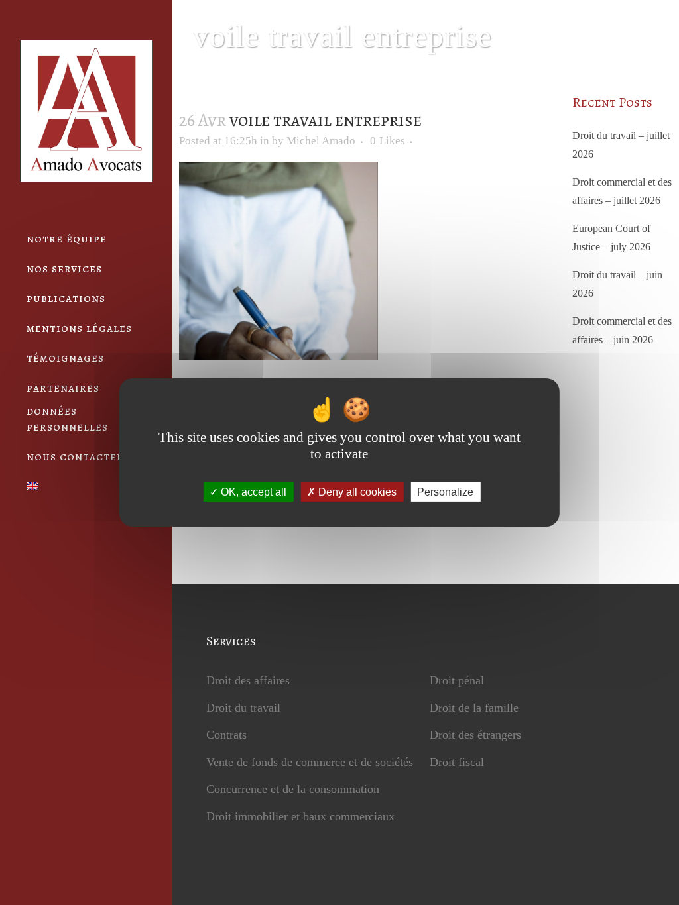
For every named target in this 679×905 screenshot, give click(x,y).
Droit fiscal (457, 762)
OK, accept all (252, 492)
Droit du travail (243, 707)
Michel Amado (320, 140)
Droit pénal (457, 680)
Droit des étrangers (475, 734)
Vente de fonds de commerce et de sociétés (309, 762)
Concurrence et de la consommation (292, 789)
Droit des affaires (248, 680)
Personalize (445, 492)
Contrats (226, 734)
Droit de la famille (474, 707)
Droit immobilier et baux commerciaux (300, 816)
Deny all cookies (356, 492)
